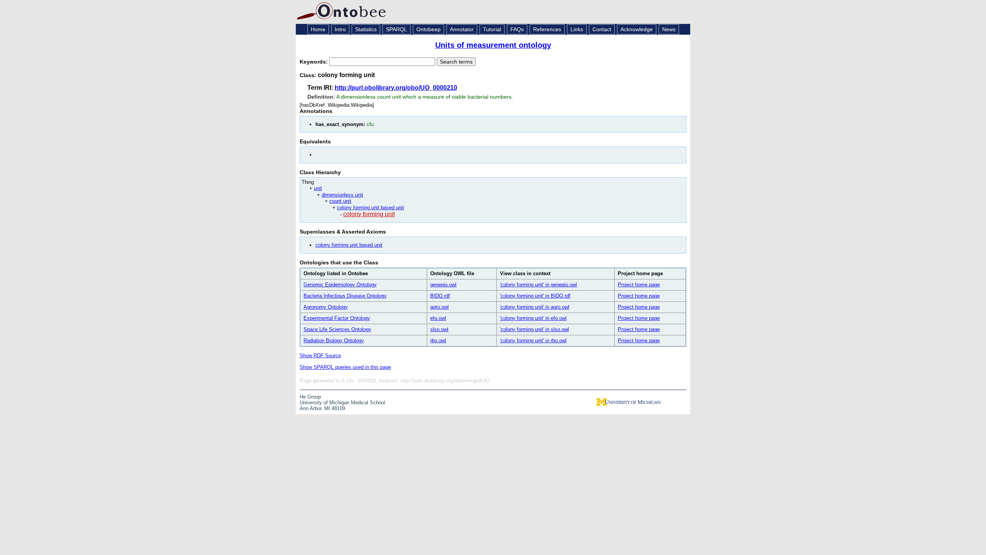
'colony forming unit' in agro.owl (534, 307)
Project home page (639, 285)
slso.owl (439, 329)
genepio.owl (443, 285)
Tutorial (492, 29)
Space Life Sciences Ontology (337, 329)
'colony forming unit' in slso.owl (534, 329)
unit (318, 188)
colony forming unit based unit (370, 207)
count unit (340, 201)
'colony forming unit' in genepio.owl (538, 285)
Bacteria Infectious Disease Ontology (345, 296)
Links (576, 29)
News (669, 29)
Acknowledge (636, 29)
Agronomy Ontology (326, 307)
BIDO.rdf (440, 296)
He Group (310, 397)
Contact (601, 29)
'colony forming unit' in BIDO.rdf (535, 296)
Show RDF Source (320, 355)
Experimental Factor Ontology (337, 318)
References (547, 29)
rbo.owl (438, 340)
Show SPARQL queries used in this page (345, 367)
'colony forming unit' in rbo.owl (533, 340)
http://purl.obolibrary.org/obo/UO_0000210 (396, 87)
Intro (340, 29)
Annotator (462, 29)
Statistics (366, 29)
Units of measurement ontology (493, 45)
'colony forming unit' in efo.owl (533, 318)
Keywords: (314, 62)
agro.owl (439, 307)
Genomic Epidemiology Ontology (340, 285)
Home (318, 29)
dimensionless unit (342, 195)
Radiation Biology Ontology (334, 340)
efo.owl (438, 318)
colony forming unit (369, 214)
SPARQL (396, 29)
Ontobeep (428, 29)
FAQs (517, 29)
